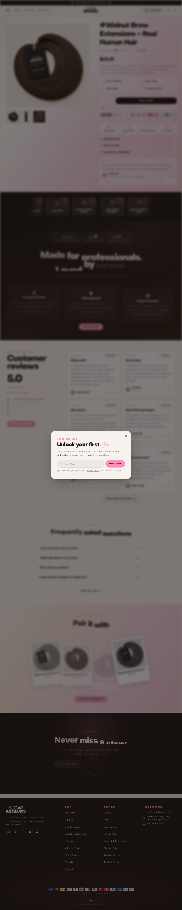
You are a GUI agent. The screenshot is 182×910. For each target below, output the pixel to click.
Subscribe (115, 464)
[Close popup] (125, 436)
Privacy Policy (93, 470)
